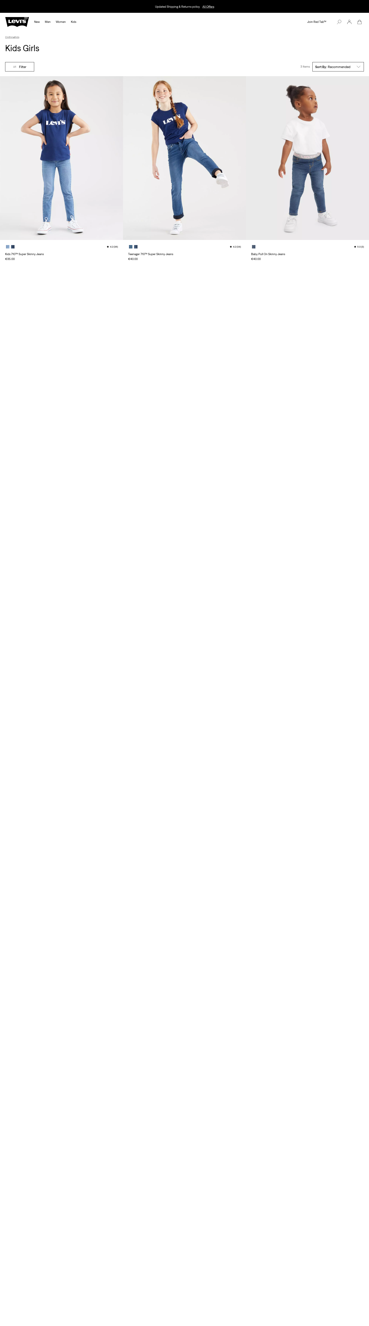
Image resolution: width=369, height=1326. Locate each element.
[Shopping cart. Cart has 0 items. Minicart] (359, 22)
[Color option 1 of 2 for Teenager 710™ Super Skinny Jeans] (130, 246)
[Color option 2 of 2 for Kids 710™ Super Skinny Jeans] (12, 246)
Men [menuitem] (48, 21)
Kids (17, 37)
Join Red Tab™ (316, 21)
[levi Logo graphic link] (17, 21)
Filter (22, 67)
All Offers (208, 6)
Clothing (10, 37)
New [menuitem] (37, 21)
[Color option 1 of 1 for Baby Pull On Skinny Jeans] (253, 246)
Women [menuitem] (61, 21)
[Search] (339, 22)
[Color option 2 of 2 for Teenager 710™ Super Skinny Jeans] (135, 246)
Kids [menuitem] (73, 21)
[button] (349, 22)
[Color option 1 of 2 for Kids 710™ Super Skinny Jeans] (7, 246)
